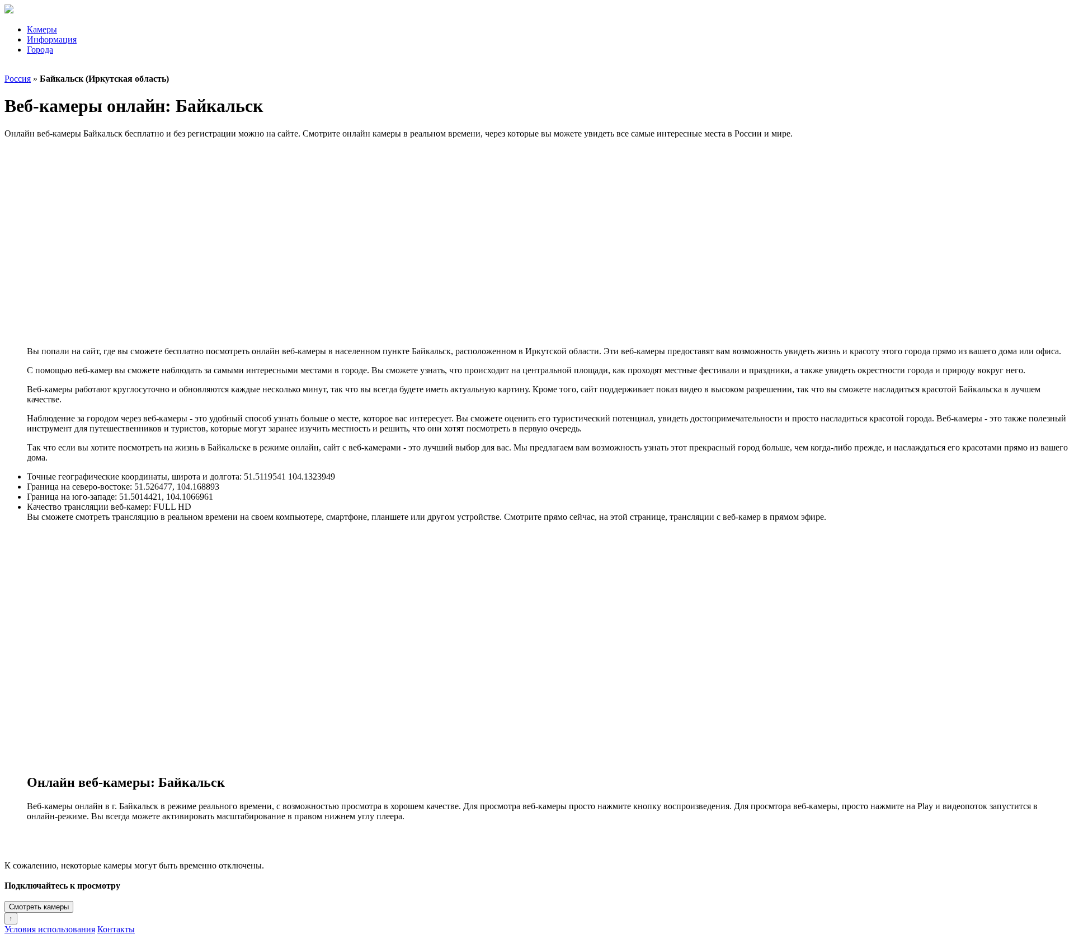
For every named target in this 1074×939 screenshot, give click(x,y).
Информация (52, 39)
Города (40, 49)
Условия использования (49, 929)
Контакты (116, 929)
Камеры (42, 29)
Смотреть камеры (39, 907)
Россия (17, 78)
